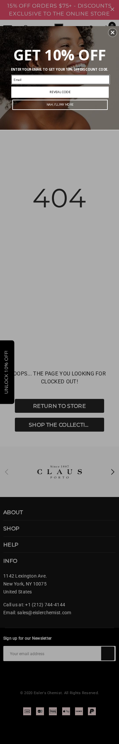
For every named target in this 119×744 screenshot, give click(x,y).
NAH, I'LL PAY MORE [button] (60, 105)
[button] (113, 33)
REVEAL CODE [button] (60, 92)
